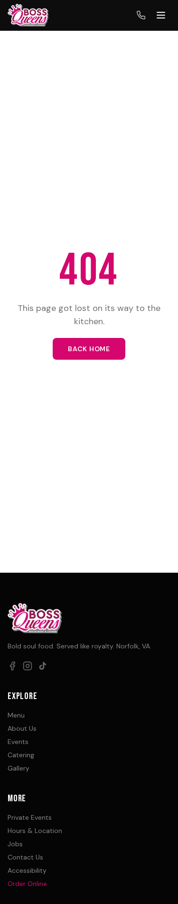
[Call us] (141, 15)
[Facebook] (12, 666)
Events (18, 741)
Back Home (89, 349)
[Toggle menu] (160, 15)
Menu (16, 715)
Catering (21, 755)
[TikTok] (42, 666)
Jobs (15, 844)
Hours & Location (35, 830)
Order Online (27, 883)
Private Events (30, 817)
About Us (22, 728)
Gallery (18, 768)
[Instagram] (27, 666)
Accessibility (27, 870)
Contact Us (25, 857)
